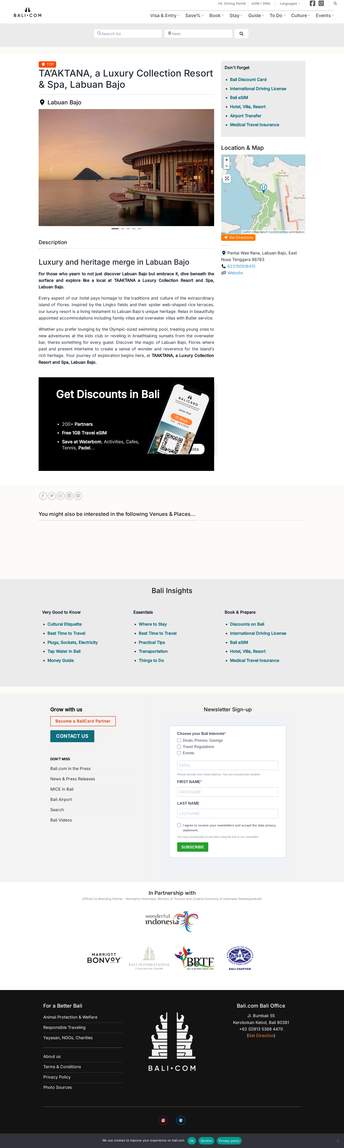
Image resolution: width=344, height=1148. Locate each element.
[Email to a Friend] (60, 496)
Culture (299, 15)
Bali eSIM (239, 97)
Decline (206, 1141)
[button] (52, 169)
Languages (288, 3)
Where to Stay (153, 624)
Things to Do (151, 660)
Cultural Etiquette (65, 624)
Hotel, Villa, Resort (248, 106)
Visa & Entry (163, 15)
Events (323, 15)
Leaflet (247, 232)
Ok (192, 1141)
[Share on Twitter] (52, 496)
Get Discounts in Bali (108, 394)
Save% (193, 15)
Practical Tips (152, 642)
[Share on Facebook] (43, 496)
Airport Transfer (245, 115)
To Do (276, 15)
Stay (234, 15)
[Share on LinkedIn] (69, 496)
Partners (84, 424)
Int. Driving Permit (232, 3)
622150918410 (241, 266)
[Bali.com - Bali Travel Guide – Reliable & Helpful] (27, 13)
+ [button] (226, 159)
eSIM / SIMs (261, 3)
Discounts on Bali (247, 624)
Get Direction (261, 1035)
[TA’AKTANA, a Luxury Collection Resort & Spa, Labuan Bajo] (263, 189)
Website (235, 272)
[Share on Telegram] (78, 496)
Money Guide (61, 660)
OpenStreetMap (278, 232)
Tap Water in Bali (64, 651)
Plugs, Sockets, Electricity (73, 642)
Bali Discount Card (248, 79)
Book (215, 15)
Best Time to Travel (66, 633)
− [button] (226, 165)
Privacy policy (229, 1141)
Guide (254, 15)
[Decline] (337, 1142)
